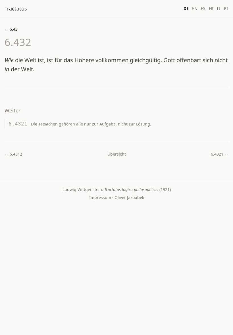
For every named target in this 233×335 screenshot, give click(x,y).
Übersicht (116, 154)
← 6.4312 (13, 154)
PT (226, 8)
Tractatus (16, 8)
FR (211, 8)
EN (194, 8)
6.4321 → (219, 154)
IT (218, 8)
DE (186, 8)
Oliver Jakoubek (129, 197)
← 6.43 (11, 29)
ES (203, 8)
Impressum (100, 197)
